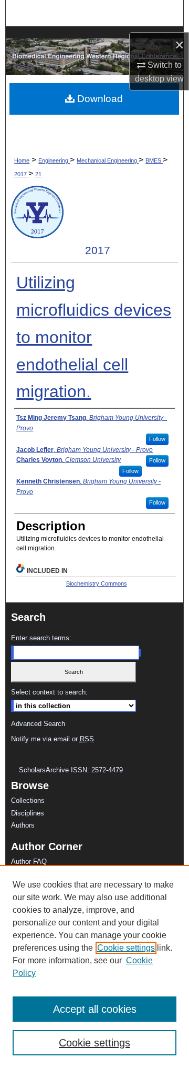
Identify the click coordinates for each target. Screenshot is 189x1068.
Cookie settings (126, 947)
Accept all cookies (94, 1009)
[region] (94, 966)
